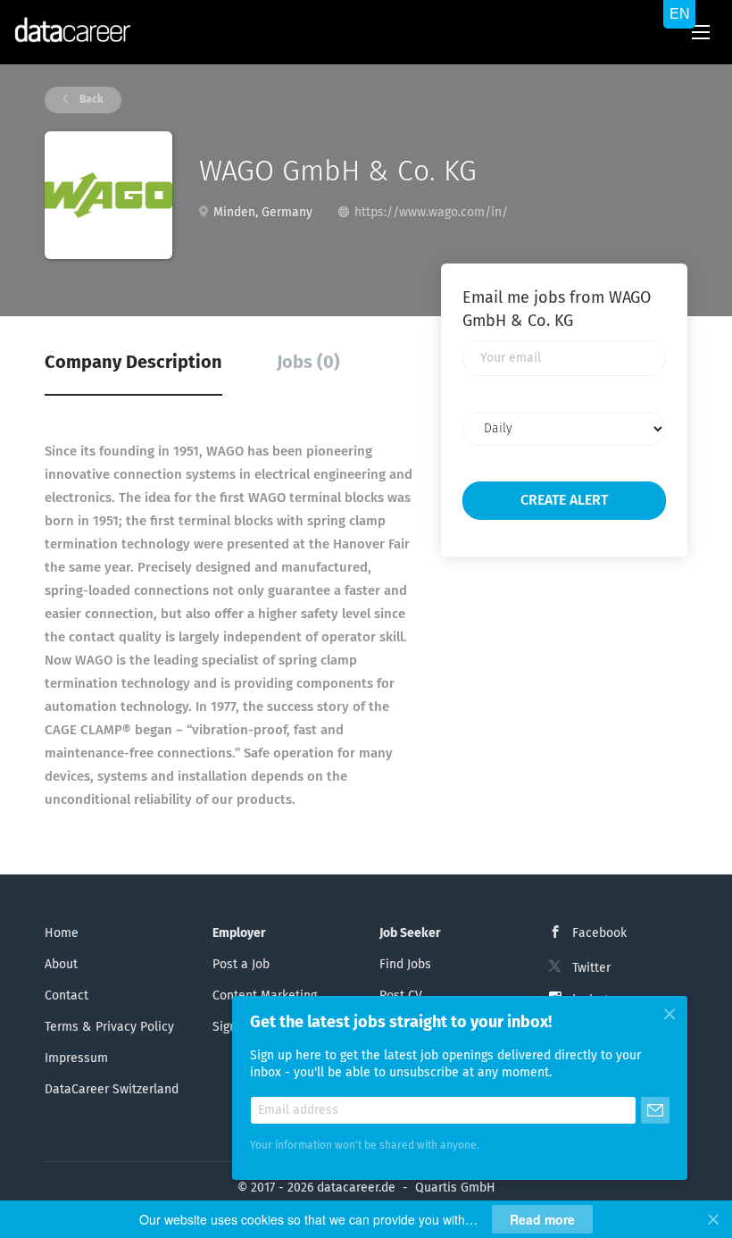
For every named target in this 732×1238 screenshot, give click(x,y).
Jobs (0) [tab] (308, 363)
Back (90, 100)
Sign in (231, 1027)
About (61, 964)
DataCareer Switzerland (112, 1089)
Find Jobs (405, 964)
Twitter (591, 968)
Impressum (76, 1058)
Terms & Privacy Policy (109, 1027)
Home (62, 933)
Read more (542, 1219)
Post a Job (241, 964)
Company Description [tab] (133, 363)
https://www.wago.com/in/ (431, 212)
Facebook (599, 933)
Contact (66, 996)
